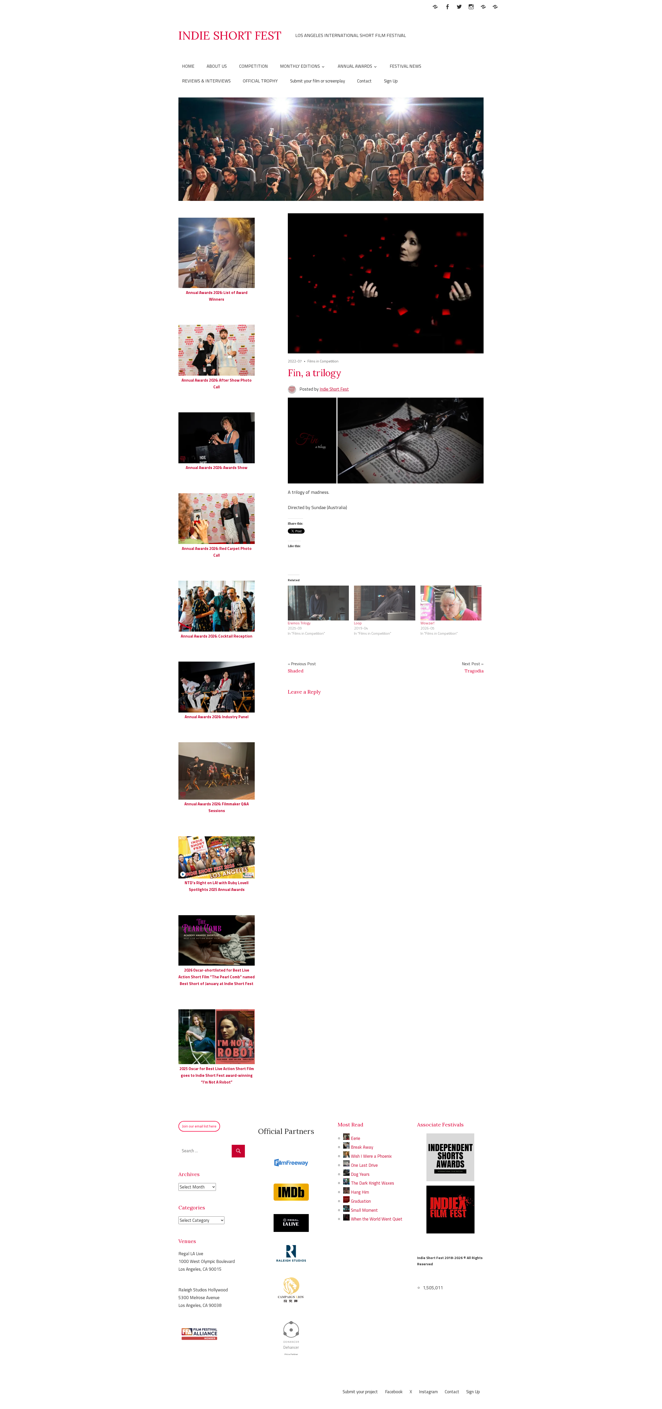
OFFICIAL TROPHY (260, 81)
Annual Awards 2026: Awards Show (216, 468)
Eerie (355, 1138)
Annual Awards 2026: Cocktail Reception (216, 636)
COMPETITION (253, 66)
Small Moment (364, 1210)
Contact (364, 81)
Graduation (361, 1201)
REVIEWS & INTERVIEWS (206, 81)
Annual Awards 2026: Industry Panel (217, 717)
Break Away (362, 1147)
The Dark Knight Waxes (372, 1183)
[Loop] (384, 603)
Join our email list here (199, 1126)
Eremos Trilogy (299, 623)
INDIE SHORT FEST (229, 35)
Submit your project (360, 1391)
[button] (312, 440)
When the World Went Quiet (376, 1219)
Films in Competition (322, 361)
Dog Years (360, 1174)
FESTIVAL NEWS (405, 66)
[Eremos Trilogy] (318, 603)
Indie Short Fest (334, 389)
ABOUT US (217, 66)
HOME (188, 66)
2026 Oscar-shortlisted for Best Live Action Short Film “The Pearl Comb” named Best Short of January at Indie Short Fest (216, 977)
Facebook (394, 1391)
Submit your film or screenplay (317, 81)
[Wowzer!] (451, 603)
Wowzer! (427, 623)
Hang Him (360, 1192)
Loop (358, 623)
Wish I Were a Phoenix (371, 1156)
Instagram (428, 1391)
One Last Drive (364, 1165)
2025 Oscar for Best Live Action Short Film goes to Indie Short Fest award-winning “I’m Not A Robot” (216, 1075)
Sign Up (391, 81)
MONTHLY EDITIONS (300, 66)
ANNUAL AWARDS (355, 66)
